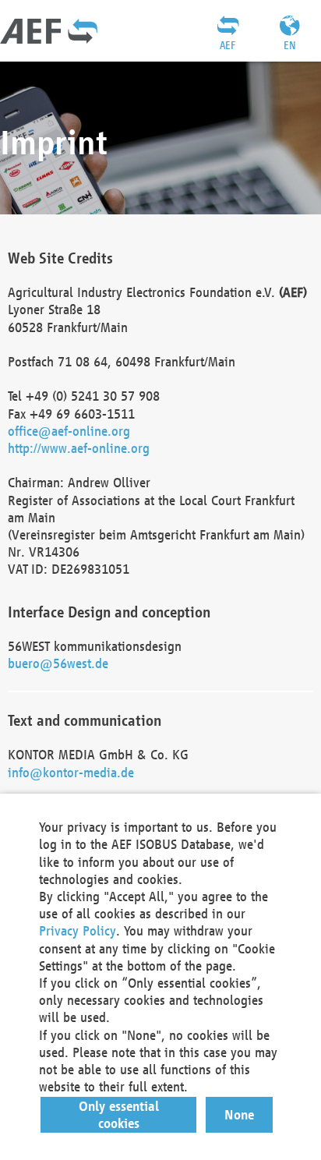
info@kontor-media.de (71, 772)
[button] (119, 1115)
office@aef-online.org (69, 431)
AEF (227, 45)
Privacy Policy (77, 930)
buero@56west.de (58, 663)
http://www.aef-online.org (79, 448)
